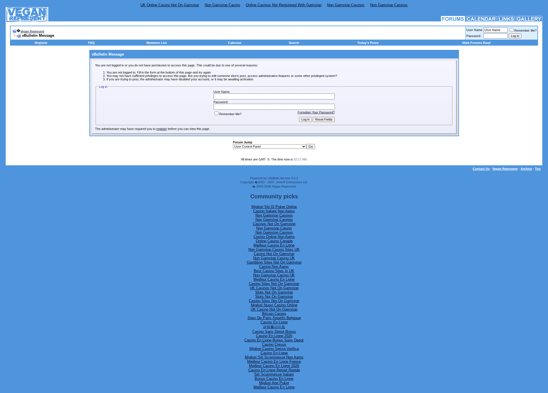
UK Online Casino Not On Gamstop (169, 5)
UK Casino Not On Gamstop (274, 309)
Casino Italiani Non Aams (274, 211)
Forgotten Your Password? (316, 112)
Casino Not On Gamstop (274, 254)
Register (41, 42)
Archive (526, 168)
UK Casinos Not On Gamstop (274, 288)
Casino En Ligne (274, 322)
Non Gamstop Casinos (345, 5)
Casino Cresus (274, 344)
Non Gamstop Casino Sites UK (274, 249)
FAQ (91, 42)
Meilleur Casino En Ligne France (274, 361)
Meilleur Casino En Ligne (274, 245)
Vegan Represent (32, 31)
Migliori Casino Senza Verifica (274, 349)
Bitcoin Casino (274, 313)
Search (294, 42)
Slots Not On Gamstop (274, 292)
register (161, 129)
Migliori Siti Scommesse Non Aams (274, 357)
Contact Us (481, 168)
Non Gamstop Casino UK (274, 258)
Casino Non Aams (274, 266)
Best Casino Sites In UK (274, 271)
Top (538, 168)
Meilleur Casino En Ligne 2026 (274, 366)
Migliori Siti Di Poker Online (274, 207)
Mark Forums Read (476, 42)
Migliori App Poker (274, 383)
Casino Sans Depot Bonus (274, 331)
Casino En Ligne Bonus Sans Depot (274, 340)
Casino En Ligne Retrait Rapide (274, 370)
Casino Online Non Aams (274, 237)
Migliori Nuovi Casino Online (274, 305)
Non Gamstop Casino (222, 5)
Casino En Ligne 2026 (274, 336)
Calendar (234, 42)
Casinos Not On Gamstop (274, 224)
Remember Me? (525, 30)
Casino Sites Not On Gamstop (274, 284)
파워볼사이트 (274, 327)
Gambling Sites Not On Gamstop (274, 262)
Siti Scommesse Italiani (274, 374)
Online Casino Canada (274, 241)
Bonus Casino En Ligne (274, 378)
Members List (156, 42)
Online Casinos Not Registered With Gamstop (283, 5)
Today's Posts (367, 42)
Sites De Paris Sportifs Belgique (274, 318)
